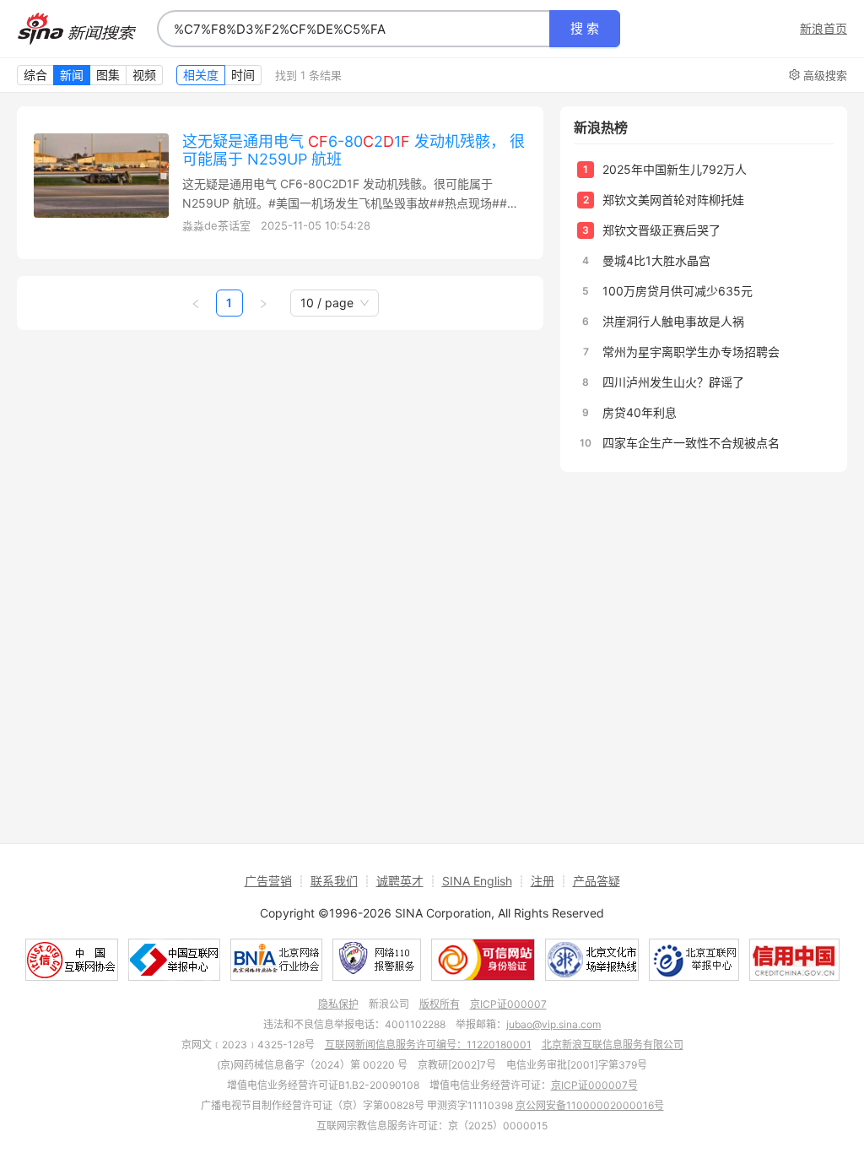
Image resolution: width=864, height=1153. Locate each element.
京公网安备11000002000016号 (590, 1105)
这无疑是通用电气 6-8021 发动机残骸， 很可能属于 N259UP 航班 (353, 150)
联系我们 (334, 881)
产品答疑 (596, 881)
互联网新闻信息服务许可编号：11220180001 (428, 1044)
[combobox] (353, 28)
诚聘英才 (400, 881)
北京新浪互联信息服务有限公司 (612, 1044)
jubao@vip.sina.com (553, 1024)
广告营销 (268, 881)
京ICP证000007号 (594, 1085)
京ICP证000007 (508, 1004)
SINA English (477, 881)
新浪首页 (823, 28)
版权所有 (439, 1004)
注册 (542, 881)
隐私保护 (338, 1004)
